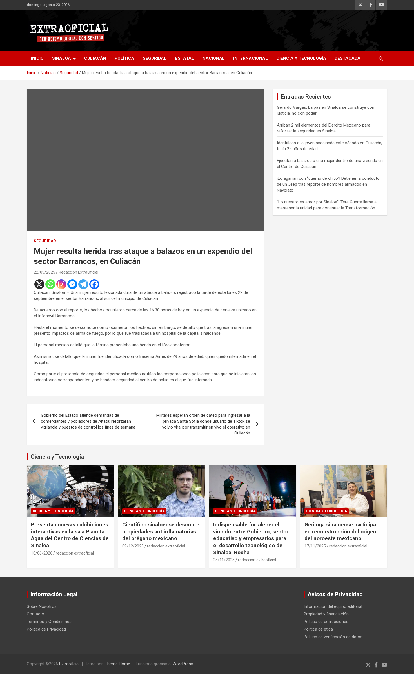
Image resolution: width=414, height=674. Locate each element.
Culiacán (95, 58)
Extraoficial (69, 663)
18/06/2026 (41, 553)
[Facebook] (94, 284)
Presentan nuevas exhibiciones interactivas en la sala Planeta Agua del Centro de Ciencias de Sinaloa (70, 535)
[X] (39, 284)
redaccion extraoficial (75, 553)
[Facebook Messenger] (72, 284)
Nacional (213, 58)
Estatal (184, 58)
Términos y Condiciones (49, 621)
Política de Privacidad (46, 629)
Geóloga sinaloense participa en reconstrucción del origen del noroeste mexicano (340, 531)
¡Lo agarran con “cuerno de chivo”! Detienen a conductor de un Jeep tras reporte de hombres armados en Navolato (329, 184)
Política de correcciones (326, 621)
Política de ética (318, 629)
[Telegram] (83, 284)
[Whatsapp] (50, 284)
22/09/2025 (44, 272)
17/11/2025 (315, 546)
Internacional (250, 58)
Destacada (347, 58)
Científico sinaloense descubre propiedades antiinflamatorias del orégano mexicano (160, 531)
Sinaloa (61, 58)
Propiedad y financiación (326, 614)
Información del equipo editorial (333, 606)
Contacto (35, 614)
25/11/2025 (224, 560)
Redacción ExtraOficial (78, 272)
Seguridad (155, 58)
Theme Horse (117, 663)
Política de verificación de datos (333, 636)
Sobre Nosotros (42, 606)
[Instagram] (61, 284)
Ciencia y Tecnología (301, 58)
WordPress (183, 663)
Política (124, 58)
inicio (37, 58)
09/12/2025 (133, 546)
